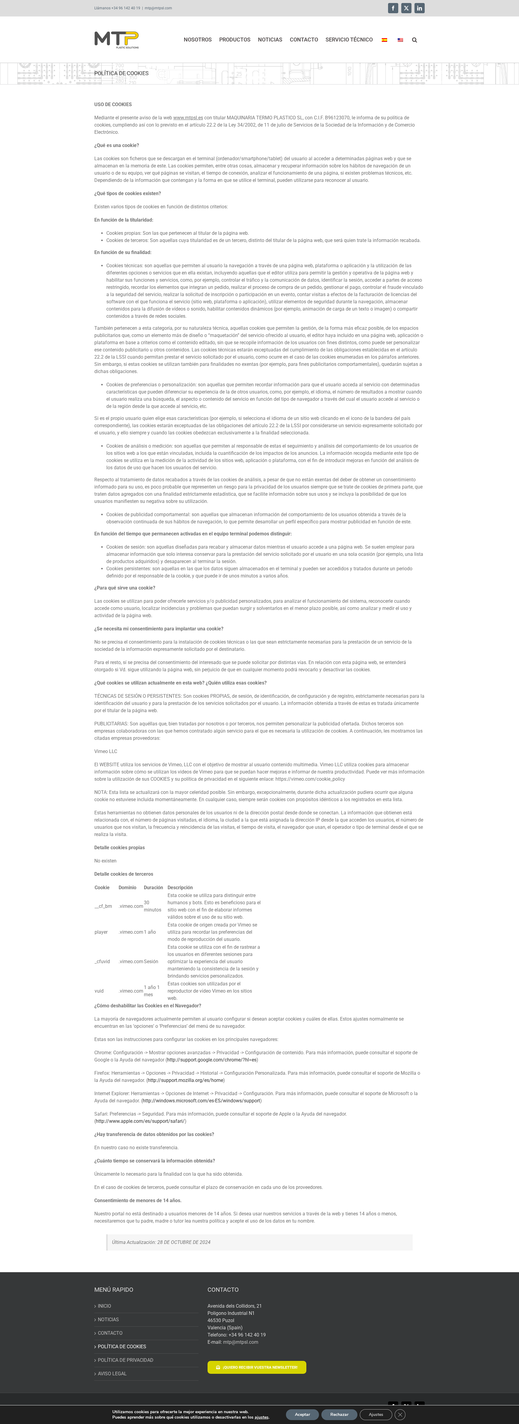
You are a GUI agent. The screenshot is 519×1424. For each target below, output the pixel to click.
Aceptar (302, 1414)
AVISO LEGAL (112, 1374)
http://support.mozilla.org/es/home (185, 1080)
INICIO (104, 1306)
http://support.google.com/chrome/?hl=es (211, 1060)
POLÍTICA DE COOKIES (122, 1346)
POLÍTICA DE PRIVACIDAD (125, 1360)
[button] (414, 40)
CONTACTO (110, 1333)
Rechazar (339, 1414)
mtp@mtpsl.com (158, 8)
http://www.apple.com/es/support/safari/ (140, 1121)
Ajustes (376, 1414)
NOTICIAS (108, 1319)
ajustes (262, 1417)
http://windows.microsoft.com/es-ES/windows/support (201, 1101)
